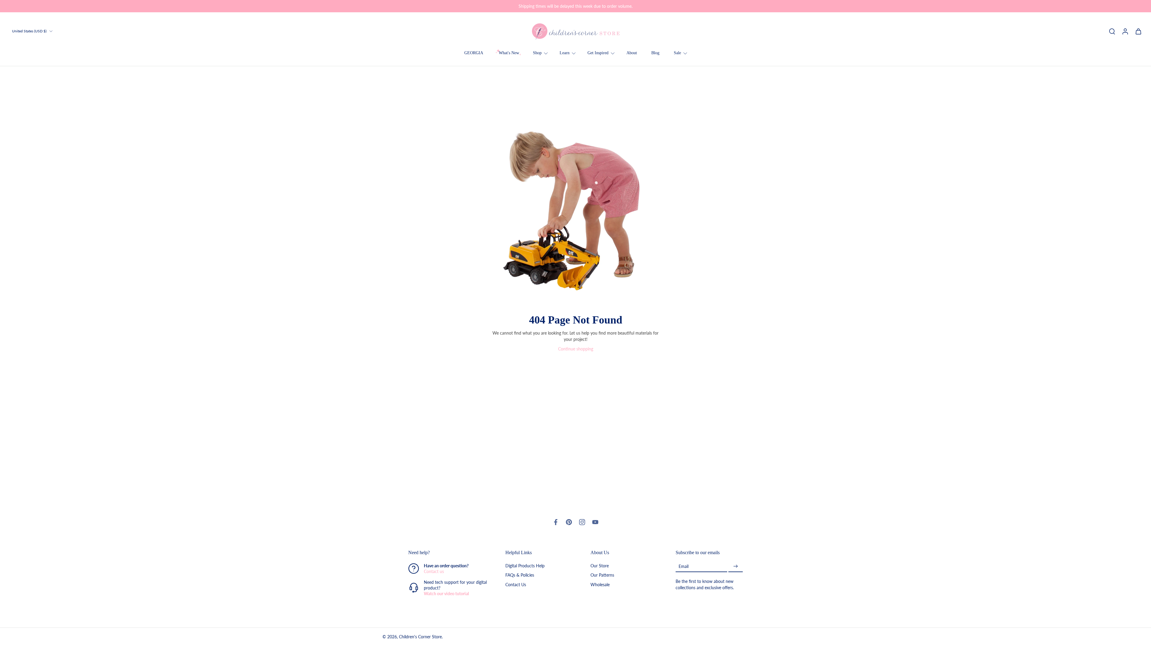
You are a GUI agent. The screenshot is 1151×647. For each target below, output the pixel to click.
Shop (537, 53)
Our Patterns (602, 575)
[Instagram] (582, 522)
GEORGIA (473, 53)
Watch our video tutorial (446, 593)
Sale (677, 53)
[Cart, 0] (1138, 31)
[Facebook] (555, 522)
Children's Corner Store (420, 637)
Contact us (434, 571)
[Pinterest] (569, 522)
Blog (655, 53)
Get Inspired (597, 53)
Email (684, 566)
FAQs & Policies (519, 575)
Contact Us (515, 584)
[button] (447, 553)
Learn (565, 53)
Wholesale (600, 584)
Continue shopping (575, 348)
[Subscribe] (735, 566)
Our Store (599, 566)
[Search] (1112, 31)
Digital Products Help (525, 566)
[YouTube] (595, 522)
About (631, 53)
